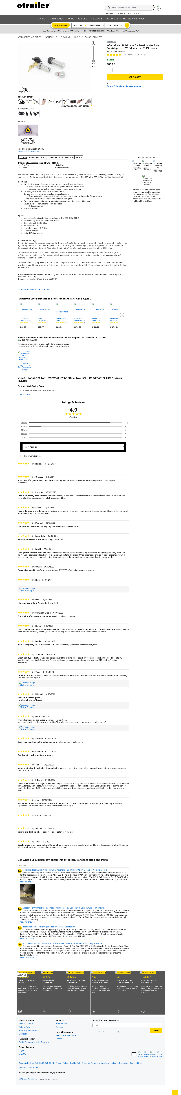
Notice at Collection (119, 1063)
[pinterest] (146, 1054)
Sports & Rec (56, 19)
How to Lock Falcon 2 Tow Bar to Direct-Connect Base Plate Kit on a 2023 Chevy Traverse (62, 943)
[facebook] (140, 1054)
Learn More (25, 394)
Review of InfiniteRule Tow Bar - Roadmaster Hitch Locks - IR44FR (24, 367)
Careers (59, 1027)
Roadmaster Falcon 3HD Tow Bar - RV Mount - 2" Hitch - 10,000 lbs (116, 319)
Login (21, 1050)
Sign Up (22, 1054)
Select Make (95, 25)
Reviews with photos (33, 456)
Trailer (70, 19)
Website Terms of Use (28, 1067)
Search (59, 1039)
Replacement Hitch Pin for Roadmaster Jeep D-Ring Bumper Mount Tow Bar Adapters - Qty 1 (62, 319)
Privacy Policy (62, 1063)
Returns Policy (25, 1027)
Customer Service (115, 13)
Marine (110, 19)
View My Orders (26, 1023)
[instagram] (153, 1054)
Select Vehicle (60, 25)
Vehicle (82, 19)
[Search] (109, 8)
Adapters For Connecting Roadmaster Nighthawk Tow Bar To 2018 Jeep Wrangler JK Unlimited (64, 908)
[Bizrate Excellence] (28, 1079)
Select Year (78, 25)
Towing (40, 19)
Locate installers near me (28, 151)
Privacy (94, 1032)
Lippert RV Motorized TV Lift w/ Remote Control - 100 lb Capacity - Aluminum (80, 319)
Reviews (127, 55)
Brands (121, 19)
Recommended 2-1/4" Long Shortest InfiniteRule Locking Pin (49, 927)
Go (127, 25)
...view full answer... (30, 920)
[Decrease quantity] (110, 70)
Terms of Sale (136, 1063)
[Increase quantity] (122, 70)
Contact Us (23, 1034)
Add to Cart (135, 77)
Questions (140, 55)
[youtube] (159, 1054)
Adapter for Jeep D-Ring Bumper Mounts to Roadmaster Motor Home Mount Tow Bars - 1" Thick (98, 319)
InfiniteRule (111, 41)
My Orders (134, 13)
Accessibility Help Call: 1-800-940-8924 (36, 1063)
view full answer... (27, 938)
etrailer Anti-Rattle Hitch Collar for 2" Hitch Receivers (44, 319)
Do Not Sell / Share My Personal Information (89, 1063)
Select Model (112, 25)
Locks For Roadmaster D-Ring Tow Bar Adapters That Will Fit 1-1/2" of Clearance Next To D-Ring (65, 870)
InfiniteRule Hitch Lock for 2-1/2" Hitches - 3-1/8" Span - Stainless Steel (26, 319)
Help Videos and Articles (66, 1035)
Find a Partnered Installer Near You (34, 1042)
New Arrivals (136, 19)
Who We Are (61, 1023)
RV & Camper (96, 19)
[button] (121, 315)
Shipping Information (28, 1030)
